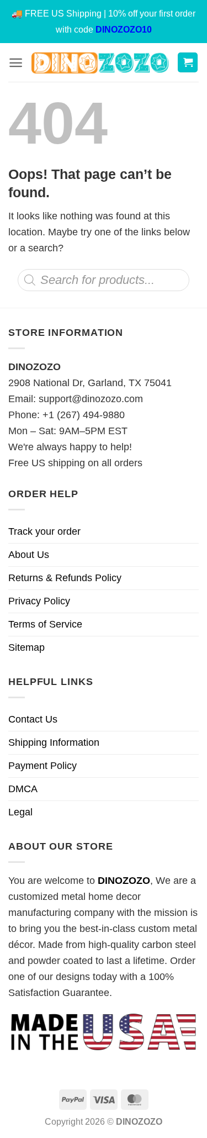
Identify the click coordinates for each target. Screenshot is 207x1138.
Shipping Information (53, 742)
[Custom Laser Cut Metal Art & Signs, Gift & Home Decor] (99, 62)
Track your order (44, 531)
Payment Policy (42, 765)
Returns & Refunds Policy (64, 577)
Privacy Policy (39, 601)
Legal (20, 812)
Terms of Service (45, 624)
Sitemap (26, 647)
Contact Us (32, 719)
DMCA (23, 788)
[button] (15, 62)
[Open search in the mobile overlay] (103, 280)
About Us (28, 554)
